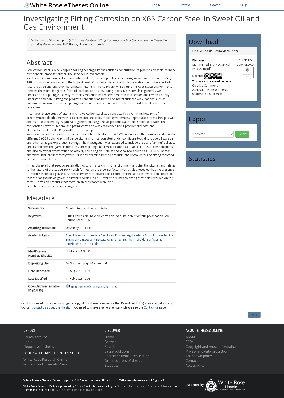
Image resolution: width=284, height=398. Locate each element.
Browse (185, 5)
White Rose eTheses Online (69, 5)
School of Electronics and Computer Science (143, 386)
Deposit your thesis (38, 346)
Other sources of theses (123, 360)
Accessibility (195, 365)
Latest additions (117, 351)
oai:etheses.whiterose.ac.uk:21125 (94, 287)
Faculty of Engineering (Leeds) (121, 235)
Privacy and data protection (207, 351)
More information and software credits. (80, 389)
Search (215, 5)
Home (109, 337)
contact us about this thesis (50, 307)
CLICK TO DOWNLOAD (245, 62)
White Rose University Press (45, 364)
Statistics (112, 365)
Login (156, 5)
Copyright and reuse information (211, 346)
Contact (192, 360)
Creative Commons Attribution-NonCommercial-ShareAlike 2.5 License (211, 89)
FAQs (244, 5)
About (190, 337)
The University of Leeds (82, 235)
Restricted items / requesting (127, 356)
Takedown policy (199, 356)
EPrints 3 (80, 386)
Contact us (151, 307)
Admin (254, 314)
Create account (35, 337)
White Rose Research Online (45, 359)
